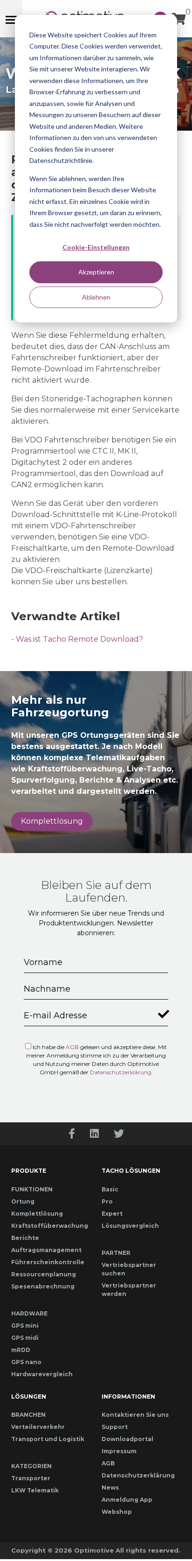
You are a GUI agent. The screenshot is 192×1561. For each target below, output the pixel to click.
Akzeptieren (96, 272)
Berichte (25, 1237)
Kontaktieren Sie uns (135, 1414)
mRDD (20, 1349)
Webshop (117, 1511)
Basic (110, 1189)
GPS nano (26, 1361)
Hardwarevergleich (42, 1374)
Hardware (29, 1313)
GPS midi (25, 1337)
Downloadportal (127, 1438)
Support (115, 1426)
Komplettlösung (52, 821)
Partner (116, 1252)
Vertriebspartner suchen (129, 1269)
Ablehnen (96, 297)
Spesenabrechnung (43, 1286)
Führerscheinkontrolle (47, 1262)
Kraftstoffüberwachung (49, 1225)
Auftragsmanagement (46, 1249)
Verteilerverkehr (38, 1426)
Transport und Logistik (47, 1438)
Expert (112, 1213)
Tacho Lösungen (131, 1171)
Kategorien (31, 1466)
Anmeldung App (127, 1499)
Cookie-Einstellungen (96, 247)
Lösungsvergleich (130, 1225)
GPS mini (25, 1325)
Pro (107, 1201)
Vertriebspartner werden (129, 1289)
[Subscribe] (161, 1012)
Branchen (28, 1414)
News (110, 1487)
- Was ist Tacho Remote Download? (77, 639)
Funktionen (32, 1189)
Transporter (30, 1478)
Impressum (119, 1451)
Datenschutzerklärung (120, 1072)
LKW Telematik (35, 1490)
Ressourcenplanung (43, 1274)
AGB (72, 1046)
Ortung (22, 1201)
